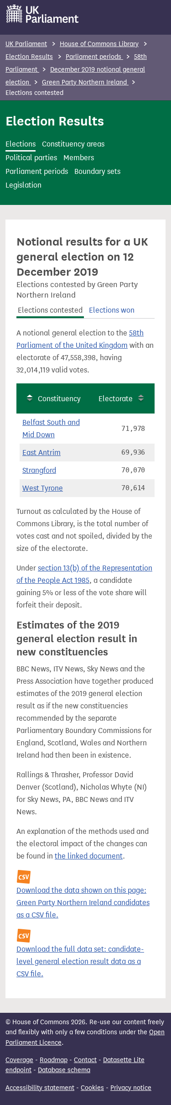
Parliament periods (94, 57)
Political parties (31, 157)
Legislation (23, 185)
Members (78, 157)
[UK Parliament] (42, 14)
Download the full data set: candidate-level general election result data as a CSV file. (80, 961)
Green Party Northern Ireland (85, 82)
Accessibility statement (39, 1088)
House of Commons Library (99, 44)
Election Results (29, 57)
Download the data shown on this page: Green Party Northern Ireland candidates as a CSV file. (83, 902)
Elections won (112, 310)
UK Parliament (26, 44)
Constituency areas (73, 144)
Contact (85, 1060)
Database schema (64, 1070)
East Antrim (41, 452)
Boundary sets (97, 171)
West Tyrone (42, 488)
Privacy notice (130, 1088)
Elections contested (50, 310)
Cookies (92, 1088)
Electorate (115, 398)
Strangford (39, 470)
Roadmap (53, 1060)
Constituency (59, 398)
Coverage (19, 1060)
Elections (20, 144)
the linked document (89, 856)
